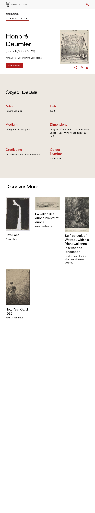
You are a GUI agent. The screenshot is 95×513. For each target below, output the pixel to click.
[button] (86, 4)
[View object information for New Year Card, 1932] (18, 286)
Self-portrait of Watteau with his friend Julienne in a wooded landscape (77, 243)
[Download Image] (86, 68)
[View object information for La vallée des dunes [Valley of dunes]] (47, 202)
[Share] (76, 68)
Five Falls (12, 235)
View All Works (14, 65)
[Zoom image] (82, 68)
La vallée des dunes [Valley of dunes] (47, 218)
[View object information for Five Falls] (18, 213)
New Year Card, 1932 (17, 311)
